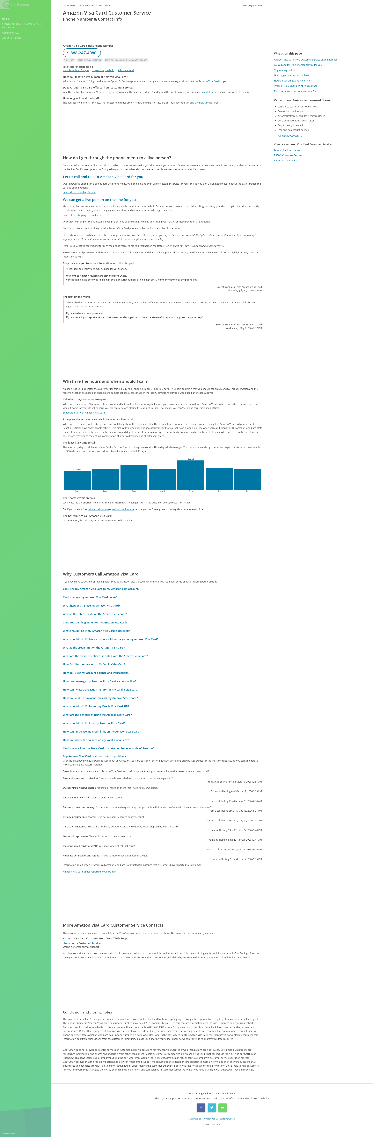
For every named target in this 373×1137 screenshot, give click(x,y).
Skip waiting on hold (103, 70)
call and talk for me (98, 509)
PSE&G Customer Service (288, 155)
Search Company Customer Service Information (21, 25)
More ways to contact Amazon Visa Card (296, 91)
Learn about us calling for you (79, 192)
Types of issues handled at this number (295, 85)
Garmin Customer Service (288, 150)
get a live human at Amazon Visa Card (198, 81)
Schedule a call (126, 70)
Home (5, 18)
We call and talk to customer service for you (298, 64)
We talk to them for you (76, 70)
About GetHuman (12, 38)
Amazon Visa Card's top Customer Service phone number (305, 59)
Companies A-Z (10, 32)
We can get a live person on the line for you (99, 199)
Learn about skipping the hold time (82, 215)
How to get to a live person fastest (293, 75)
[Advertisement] (150, 129)
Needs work (228, 1093)
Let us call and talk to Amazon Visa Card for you (103, 176)
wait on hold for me (123, 509)
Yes (217, 1093)
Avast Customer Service (287, 160)
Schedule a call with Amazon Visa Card (84, 412)
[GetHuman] (14, 4)
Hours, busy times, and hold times (293, 80)
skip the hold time (200, 102)
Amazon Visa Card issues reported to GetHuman (89, 871)
